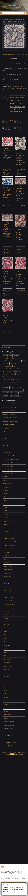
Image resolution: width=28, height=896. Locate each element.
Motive (13, 382)
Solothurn (7, 673)
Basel (6, 628)
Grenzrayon (7, 552)
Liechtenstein (10, 376)
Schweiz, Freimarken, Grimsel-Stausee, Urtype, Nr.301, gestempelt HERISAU (7, 154)
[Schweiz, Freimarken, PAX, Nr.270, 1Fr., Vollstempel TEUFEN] (7, 181)
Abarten (6, 493)
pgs (18, 382)
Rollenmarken (8, 590)
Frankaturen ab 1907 (10, 538)
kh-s (4, 376)
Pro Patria (6, 583)
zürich (11, 395)
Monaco (5, 476)
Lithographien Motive (9, 466)
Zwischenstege (8, 728)
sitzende (18, 387)
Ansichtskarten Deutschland (11, 404)
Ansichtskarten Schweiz (10, 421)
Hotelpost (6, 555)
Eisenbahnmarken (9, 521)
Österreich (17, 395)
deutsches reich (7, 368)
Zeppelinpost (7, 714)
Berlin (23, 360)
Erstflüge (6, 524)
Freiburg (6, 635)
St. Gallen (7, 676)
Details (11, 169)
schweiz (12, 88)
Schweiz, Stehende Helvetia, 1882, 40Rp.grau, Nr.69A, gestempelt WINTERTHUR (20, 157)
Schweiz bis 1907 (8, 597)
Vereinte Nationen (8, 735)
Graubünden (8, 645)
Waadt (6, 690)
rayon (20, 384)
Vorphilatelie (6, 739)
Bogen (5, 507)
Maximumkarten (8, 569)
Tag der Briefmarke (8, 392)
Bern (4, 363)
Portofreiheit (7, 576)
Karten (5, 559)
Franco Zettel (7, 535)
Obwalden (7, 662)
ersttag (23, 368)
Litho (17, 376)
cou (14, 366)
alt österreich (13, 358)
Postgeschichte (7, 483)
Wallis (6, 694)
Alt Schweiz (7, 497)
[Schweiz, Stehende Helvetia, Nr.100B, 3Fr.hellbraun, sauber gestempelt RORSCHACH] (7, 217)
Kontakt (22, 756)
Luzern (6, 652)
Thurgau (6, 683)
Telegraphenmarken (9, 707)
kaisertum (19, 374)
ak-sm (10, 355)
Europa (5, 431)
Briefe (5, 510)
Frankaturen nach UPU (10, 542)
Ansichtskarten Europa (9, 407)
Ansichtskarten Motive (9, 414)
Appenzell (13, 82)
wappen (21, 392)
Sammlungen (7, 487)
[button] (26, 867)
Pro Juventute (6, 384)
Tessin (6, 680)
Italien (4, 449)
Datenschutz (16, 756)
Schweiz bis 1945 (8, 601)
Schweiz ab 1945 (8, 594)
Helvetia (12, 374)
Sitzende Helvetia (9, 604)
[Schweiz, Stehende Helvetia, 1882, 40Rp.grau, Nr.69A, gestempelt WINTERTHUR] (20, 143)
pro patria (14, 384)
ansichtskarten (6, 360)
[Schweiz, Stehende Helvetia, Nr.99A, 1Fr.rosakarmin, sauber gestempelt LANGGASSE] (20, 263)
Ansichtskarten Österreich (10, 417)
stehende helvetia (21, 88)
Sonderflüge (7, 611)
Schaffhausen (8, 666)
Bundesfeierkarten (8, 424)
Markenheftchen (8, 566)
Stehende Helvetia (9, 614)
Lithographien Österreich (10, 469)
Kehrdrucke (7, 562)
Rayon (5, 587)
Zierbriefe (6, 718)
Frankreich (6, 438)
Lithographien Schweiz (9, 473)
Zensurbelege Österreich (10, 742)
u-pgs (4, 90)
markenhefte (6, 382)
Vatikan (5, 732)
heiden (17, 86)
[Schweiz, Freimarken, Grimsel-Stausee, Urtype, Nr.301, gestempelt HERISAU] (7, 142)
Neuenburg (7, 655)
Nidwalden (7, 659)
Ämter (5, 500)
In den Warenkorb (6, 170)
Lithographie (6, 379)
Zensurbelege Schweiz (9, 746)
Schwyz (6, 669)
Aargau (6, 621)
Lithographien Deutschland (11, 459)
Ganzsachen (7, 549)
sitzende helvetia (7, 390)
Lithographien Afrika (9, 456)
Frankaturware (17, 371)
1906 (12, 86)
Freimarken (6, 374)
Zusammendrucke (9, 721)
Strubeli (6, 701)
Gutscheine (6, 445)
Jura (5, 648)
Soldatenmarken (8, 608)
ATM (5, 503)
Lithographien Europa (9, 463)
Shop (3, 19)
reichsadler (5, 387)
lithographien (14, 379)
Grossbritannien (7, 442)
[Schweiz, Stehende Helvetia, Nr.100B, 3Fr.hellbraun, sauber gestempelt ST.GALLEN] (20, 181)
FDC (4, 371)
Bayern (18, 360)
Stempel (6, 618)
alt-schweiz (16, 355)
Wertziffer (5, 395)
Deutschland (16, 368)
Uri (5, 687)
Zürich (6, 697)
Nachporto (7, 573)
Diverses (6, 517)
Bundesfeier (14, 363)
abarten (5, 355)
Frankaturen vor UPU (10, 545)
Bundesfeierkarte (7, 366)
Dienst (5, 514)
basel (13, 360)
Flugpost (9, 371)
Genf (5, 638)
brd (8, 363)
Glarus (6, 642)
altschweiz (5, 358)
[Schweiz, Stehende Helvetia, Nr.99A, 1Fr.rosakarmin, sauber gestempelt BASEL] (7, 305)
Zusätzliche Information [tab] (5, 98)
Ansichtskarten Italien (9, 410)
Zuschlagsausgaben (9, 725)
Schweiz (5, 490)
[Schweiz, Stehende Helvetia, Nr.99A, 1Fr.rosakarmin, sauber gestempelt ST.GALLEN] (7, 263)
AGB (11, 756)
